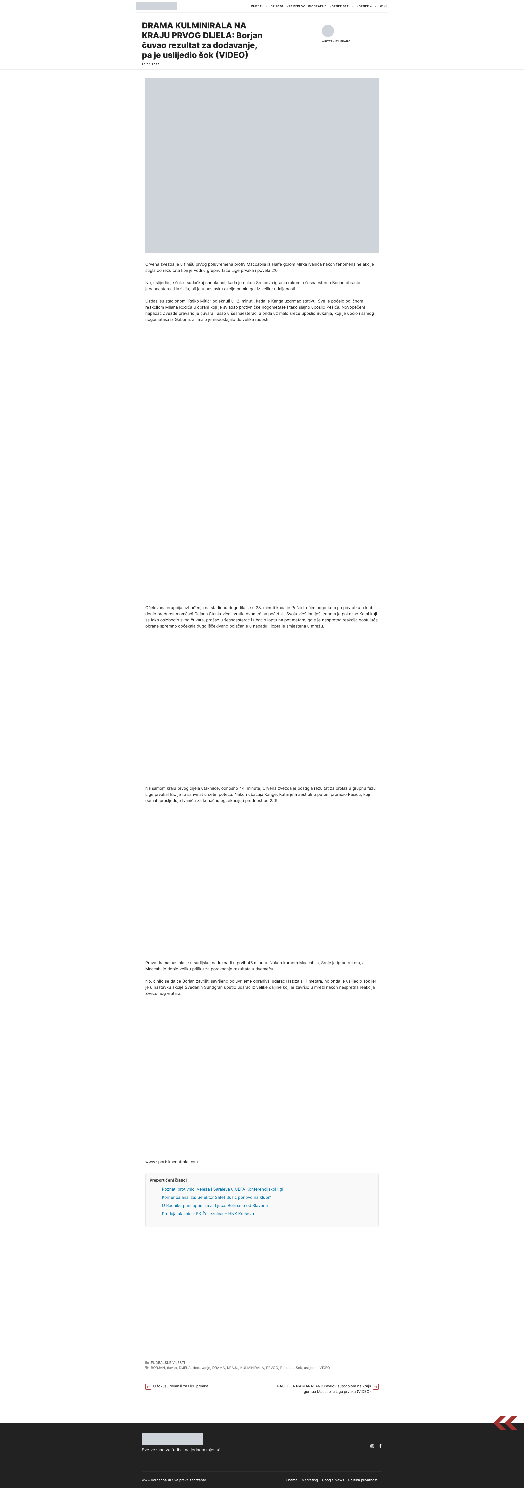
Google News (333, 1480)
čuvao (172, 1368)
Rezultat (287, 1368)
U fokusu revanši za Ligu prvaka (180, 1386)
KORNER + (364, 6)
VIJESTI (257, 6)
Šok (299, 1368)
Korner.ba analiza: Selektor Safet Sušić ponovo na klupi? (216, 1197)
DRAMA (218, 1368)
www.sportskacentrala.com (171, 1161)
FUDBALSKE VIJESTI (168, 1363)
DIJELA (185, 1368)
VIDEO (325, 1368)
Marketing (310, 1480)
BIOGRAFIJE (317, 6)
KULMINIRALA (252, 1368)
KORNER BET (339, 6)
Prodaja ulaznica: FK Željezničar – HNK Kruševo (208, 1213)
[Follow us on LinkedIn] (380, 1446)
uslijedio (310, 1368)
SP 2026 (277, 6)
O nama (291, 1480)
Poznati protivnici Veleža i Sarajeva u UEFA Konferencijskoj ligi (222, 1189)
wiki (383, 6)
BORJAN (158, 1368)
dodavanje (201, 1368)
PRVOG (272, 1368)
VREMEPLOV (296, 6)
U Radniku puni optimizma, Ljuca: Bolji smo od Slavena (215, 1205)
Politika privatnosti (363, 1480)
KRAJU (232, 1368)
